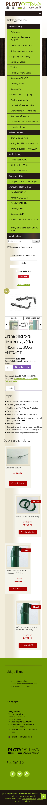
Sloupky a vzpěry (18, 61)
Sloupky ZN (16, 89)
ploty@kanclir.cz (25, 737)
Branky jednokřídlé (19, 138)
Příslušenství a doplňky (21, 94)
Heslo (23, 263)
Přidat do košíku (22, 367)
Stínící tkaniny (15, 154)
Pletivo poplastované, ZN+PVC (21, 38)
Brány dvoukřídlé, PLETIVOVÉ (24, 143)
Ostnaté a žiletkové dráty (22, 105)
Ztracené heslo (23, 284)
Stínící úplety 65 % (19, 165)
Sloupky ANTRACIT (19, 78)
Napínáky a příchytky (20, 56)
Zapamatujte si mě (24, 271)
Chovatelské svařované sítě (23, 110)
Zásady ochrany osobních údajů (24, 684)
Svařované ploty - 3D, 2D (20, 186)
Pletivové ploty (15, 26)
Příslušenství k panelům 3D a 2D (24, 221)
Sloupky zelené (17, 83)
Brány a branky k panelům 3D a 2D (24, 229)
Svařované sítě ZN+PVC (21, 45)
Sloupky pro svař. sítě (21, 72)
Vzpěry (14, 67)
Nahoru (27, 801)
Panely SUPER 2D (19, 203)
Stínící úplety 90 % (19, 170)
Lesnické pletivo (18, 127)
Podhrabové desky (19, 100)
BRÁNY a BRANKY (17, 132)
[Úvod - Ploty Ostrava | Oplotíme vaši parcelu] (23, 6)
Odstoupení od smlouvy (20, 686)
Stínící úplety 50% (19, 159)
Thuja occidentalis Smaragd (24, 181)
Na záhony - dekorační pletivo (24, 121)
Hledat (36, 241)
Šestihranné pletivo (20, 116)
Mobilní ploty (15, 236)
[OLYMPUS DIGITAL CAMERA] (13, 325)
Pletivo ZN (15, 32)
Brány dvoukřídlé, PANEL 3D (24, 148)
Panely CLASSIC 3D (19, 197)
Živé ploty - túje (16, 176)
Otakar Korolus (28, 798)
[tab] (10, 388)
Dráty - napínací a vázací (22, 51)
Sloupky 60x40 (17, 214)
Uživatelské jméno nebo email (23, 255)
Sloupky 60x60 (17, 208)
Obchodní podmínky (19, 681)
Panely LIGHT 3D (18, 192)
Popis (10, 388)
